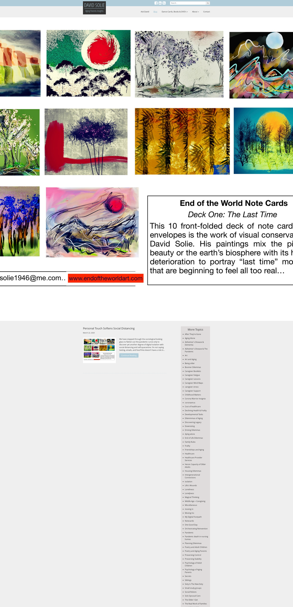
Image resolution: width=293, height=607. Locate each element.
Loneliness (189, 489)
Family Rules (190, 442)
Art (186, 355)
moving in (189, 509)
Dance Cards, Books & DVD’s (174, 11)
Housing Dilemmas (193, 471)
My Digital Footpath (193, 517)
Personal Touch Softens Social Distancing (109, 328)
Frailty (187, 446)
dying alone (190, 434)
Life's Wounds (191, 485)
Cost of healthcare (193, 406)
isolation (188, 481)
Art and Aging (191, 359)
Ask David (145, 11)
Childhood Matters (193, 394)
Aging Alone (190, 338)
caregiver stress (192, 387)
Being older (190, 363)
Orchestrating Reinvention (196, 528)
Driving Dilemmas (192, 430)
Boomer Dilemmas (193, 367)
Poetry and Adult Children (196, 547)
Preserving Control (193, 555)
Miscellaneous (191, 505)
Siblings (188, 580)
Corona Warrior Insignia (195, 398)
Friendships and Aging (194, 449)
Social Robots (191, 592)
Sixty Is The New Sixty (194, 584)
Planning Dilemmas (193, 543)
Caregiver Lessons (193, 379)
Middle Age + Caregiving (195, 501)
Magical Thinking (192, 497)
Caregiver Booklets (193, 371)
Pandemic (189, 532)
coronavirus (190, 402)
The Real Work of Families (196, 603)
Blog (155, 11)
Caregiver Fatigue (192, 375)
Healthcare (189, 453)
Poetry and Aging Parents (196, 551)
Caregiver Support (193, 391)
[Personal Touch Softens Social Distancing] (99, 351)
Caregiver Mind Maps (194, 383)
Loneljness (189, 493)
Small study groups (193, 588)
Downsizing (190, 426)
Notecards (189, 521)
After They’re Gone (193, 334)
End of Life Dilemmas (194, 438)
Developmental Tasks (194, 414)
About (194, 11)
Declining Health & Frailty (196, 410)
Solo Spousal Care (192, 596)
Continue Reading (129, 355)
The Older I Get (191, 600)
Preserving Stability (193, 559)
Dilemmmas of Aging (194, 418)
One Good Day (191, 524)
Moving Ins (189, 513)
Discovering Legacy (193, 422)
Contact (206, 11)
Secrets (188, 576)
